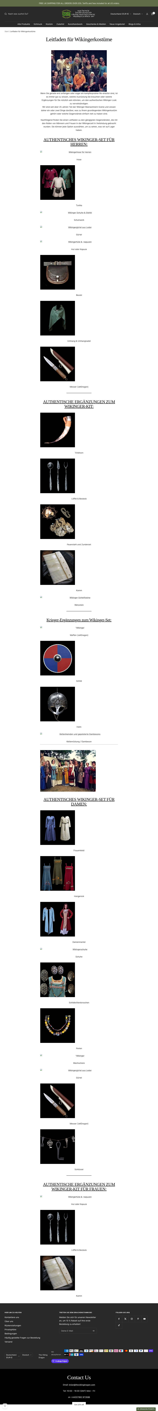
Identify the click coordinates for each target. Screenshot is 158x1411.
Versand (8, 1342)
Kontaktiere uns (12, 1317)
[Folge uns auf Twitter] (125, 1319)
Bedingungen (11, 1333)
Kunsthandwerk (75, 24)
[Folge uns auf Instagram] (132, 1319)
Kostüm (49, 24)
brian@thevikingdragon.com (82, 1385)
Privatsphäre (10, 1329)
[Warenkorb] (152, 14)
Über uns (9, 1321)
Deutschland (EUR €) (120, 14)
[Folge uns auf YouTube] (144, 1319)
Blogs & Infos (135, 24)
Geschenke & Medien (96, 24)
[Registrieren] (93, 1331)
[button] (146, 1409)
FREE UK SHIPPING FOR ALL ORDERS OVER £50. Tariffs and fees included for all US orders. (79, 3)
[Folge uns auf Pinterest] (138, 1319)
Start (7, 31)
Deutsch (136, 14)
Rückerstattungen (13, 1325)
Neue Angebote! (117, 24)
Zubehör (60, 24)
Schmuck (38, 24)
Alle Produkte (23, 24)
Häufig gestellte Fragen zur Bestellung (22, 1338)
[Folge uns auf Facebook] (119, 1319)
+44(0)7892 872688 (80, 1397)
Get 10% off (79, 1405)
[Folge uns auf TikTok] (119, 1325)
